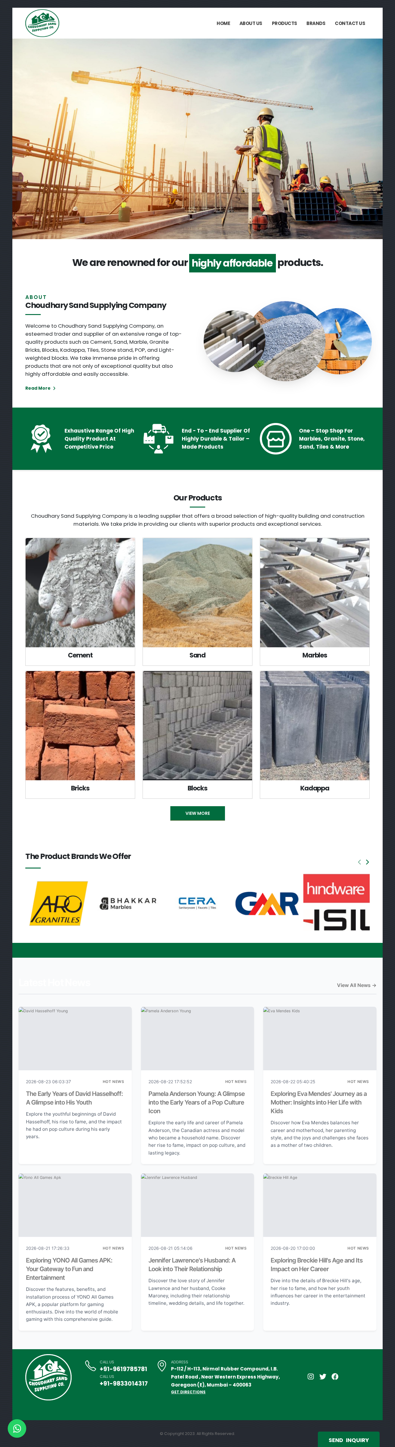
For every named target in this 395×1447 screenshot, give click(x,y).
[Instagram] (310, 1376)
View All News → (356, 985)
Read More (38, 388)
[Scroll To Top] (384, 1440)
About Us (250, 23)
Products (284, 23)
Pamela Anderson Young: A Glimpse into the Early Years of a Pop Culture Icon (196, 1102)
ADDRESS (179, 1362)
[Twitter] (322, 1376)
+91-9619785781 (123, 1369)
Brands (315, 23)
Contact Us (350, 23)
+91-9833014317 (124, 1383)
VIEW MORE (197, 813)
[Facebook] (335, 1376)
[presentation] (28, 139)
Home (223, 23)
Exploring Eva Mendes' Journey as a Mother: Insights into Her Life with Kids (319, 1102)
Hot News (113, 1081)
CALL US (107, 1362)
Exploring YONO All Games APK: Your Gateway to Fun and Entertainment (69, 1269)
